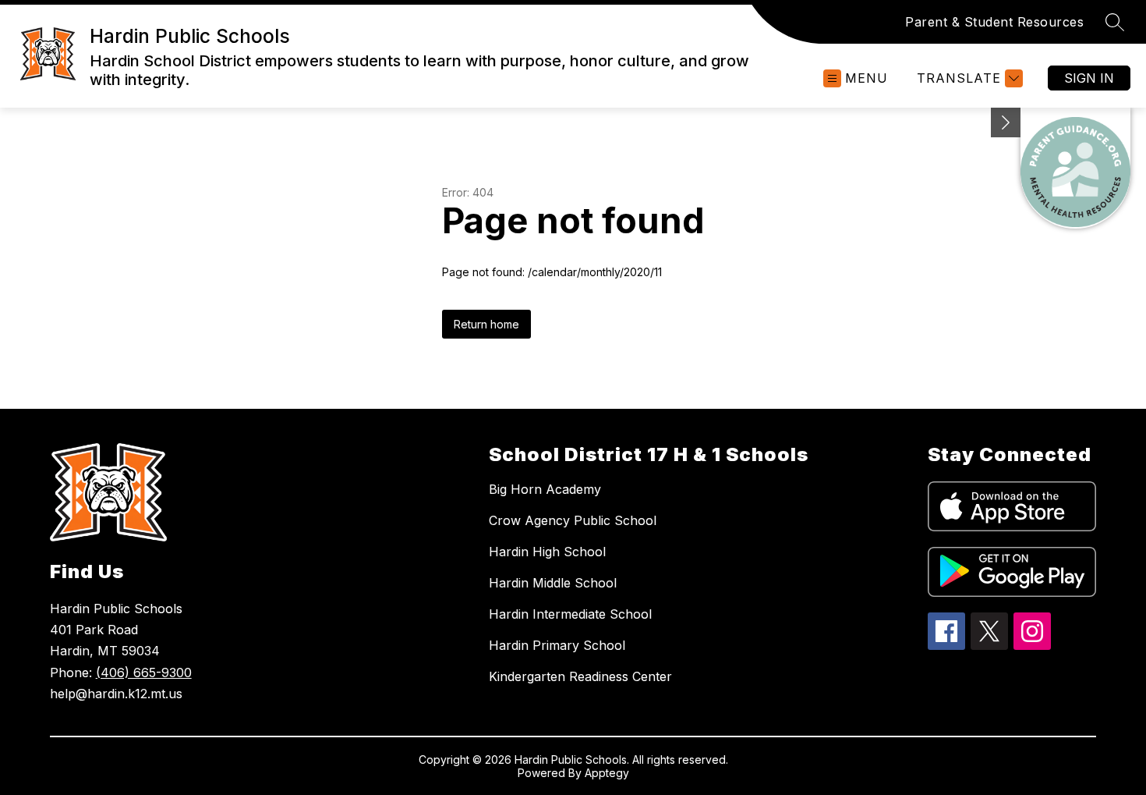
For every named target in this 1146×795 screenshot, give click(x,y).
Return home (486, 324)
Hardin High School (547, 551)
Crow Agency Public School (572, 520)
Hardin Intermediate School (570, 614)
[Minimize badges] (1005, 122)
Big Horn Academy (545, 489)
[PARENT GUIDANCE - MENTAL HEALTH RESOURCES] (1075, 168)
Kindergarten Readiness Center (580, 676)
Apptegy (607, 772)
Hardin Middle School (553, 583)
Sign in (1089, 78)
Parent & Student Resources (994, 22)
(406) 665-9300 (144, 672)
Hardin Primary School (557, 645)
